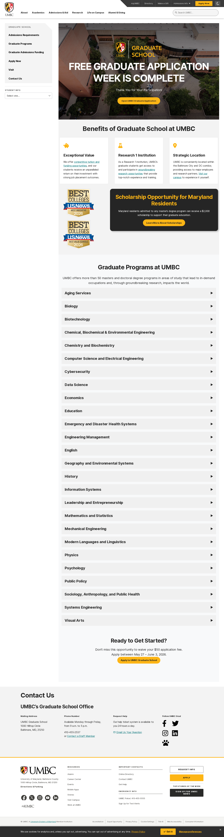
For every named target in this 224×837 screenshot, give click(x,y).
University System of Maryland (43, 822)
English (71, 450)
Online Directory (126, 774)
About (24, 12)
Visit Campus (74, 800)
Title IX (161, 822)
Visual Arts (74, 620)
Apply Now (203, 3)
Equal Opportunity (115, 822)
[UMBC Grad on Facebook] (164, 725)
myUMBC (135, 3)
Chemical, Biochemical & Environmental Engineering (110, 332)
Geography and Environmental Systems (99, 463)
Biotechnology (77, 319)
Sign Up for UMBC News (187, 792)
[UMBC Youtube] (47, 797)
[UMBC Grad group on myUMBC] (165, 745)
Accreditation (97, 822)
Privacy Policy (138, 831)
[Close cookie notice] (220, 830)
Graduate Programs (20, 43)
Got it (170, 831)
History (71, 476)
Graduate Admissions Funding (26, 52)
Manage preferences (190, 831)
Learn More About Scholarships (164, 222)
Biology (71, 306)
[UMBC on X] (31, 797)
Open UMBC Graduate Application (138, 101)
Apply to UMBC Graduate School (139, 660)
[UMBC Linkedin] (55, 797)
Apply (186, 778)
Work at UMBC (74, 805)
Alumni (71, 774)
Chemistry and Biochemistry (89, 345)
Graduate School (20, 27)
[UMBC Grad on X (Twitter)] (175, 725)
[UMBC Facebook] (24, 797)
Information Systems (83, 489)
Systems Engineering (83, 607)
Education (73, 411)
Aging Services (78, 293)
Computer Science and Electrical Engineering (104, 358)
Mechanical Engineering (85, 529)
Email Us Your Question (129, 732)
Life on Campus (95, 12)
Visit (11, 69)
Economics (74, 398)
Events (71, 784)
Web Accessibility (175, 822)
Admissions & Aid (58, 12)
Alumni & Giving (116, 12)
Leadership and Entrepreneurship (94, 502)
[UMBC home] (7, 9)
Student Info (12, 90)
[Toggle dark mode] (217, 3)
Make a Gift (163, 3)
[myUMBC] (28, 806)
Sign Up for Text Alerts (129, 803)
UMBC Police (124, 798)
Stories (71, 794)
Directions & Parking (32, 786)
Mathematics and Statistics (89, 515)
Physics (71, 555)
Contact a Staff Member (81, 736)
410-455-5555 (138, 798)
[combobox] (196, 12)
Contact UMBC (125, 779)
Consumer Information (194, 822)
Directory (148, 3)
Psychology (75, 568)
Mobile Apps (73, 789)
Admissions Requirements (24, 35)
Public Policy (76, 581)
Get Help (123, 784)
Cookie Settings (147, 822)
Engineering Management (87, 437)
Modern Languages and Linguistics (95, 542)
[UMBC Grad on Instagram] (165, 735)
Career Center (74, 779)
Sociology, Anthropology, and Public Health (102, 594)
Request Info (186, 769)
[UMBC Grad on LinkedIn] (175, 735)
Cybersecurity (77, 371)
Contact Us (15, 78)
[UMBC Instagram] (39, 797)
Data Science (76, 384)
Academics (38, 12)
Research (77, 12)
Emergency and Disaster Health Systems (101, 424)
